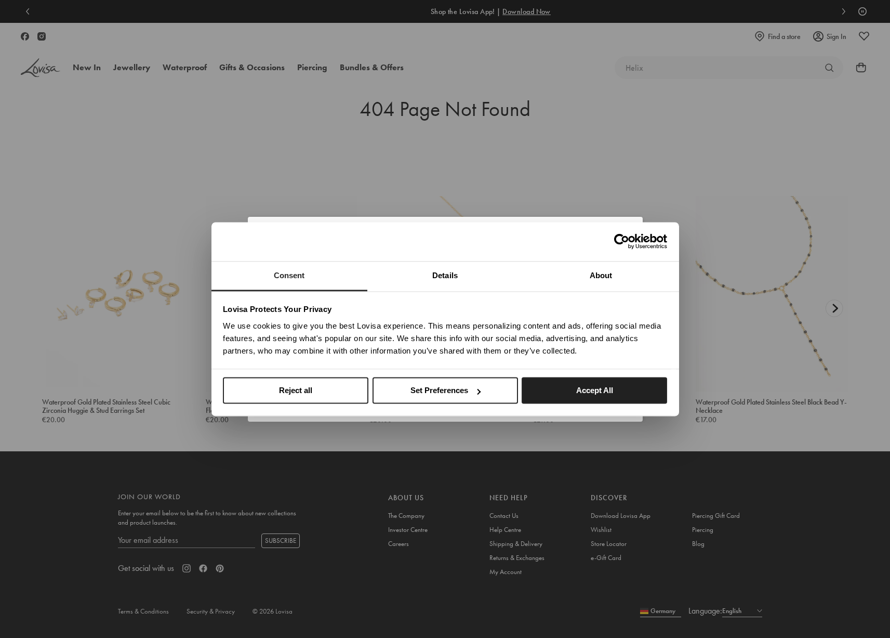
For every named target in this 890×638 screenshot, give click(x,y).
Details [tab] (445, 275)
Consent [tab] (289, 275)
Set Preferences (439, 390)
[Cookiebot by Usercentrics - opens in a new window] (621, 241)
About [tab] (601, 275)
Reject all (295, 390)
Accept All (594, 390)
